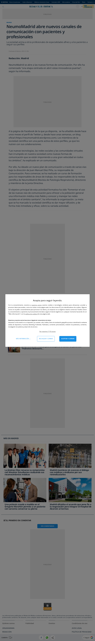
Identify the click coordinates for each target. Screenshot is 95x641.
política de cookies (31, 314)
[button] (47, 331)
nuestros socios (36, 305)
